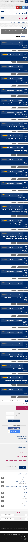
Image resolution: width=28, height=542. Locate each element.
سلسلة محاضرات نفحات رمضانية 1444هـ (16, 460)
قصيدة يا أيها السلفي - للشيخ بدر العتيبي (16, 380)
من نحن (4, 534)
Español (22, 1)
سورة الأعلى (24, 492)
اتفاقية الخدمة (14, 534)
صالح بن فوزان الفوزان (23, 483)
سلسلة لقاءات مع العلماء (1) (21, 481)
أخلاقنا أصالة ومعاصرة (20, 453)
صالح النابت (25, 490)
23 (26, 403)
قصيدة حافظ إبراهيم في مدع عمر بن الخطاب (15, 102)
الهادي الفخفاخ (24, 494)
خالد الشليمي (24, 503)
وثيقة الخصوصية (21, 534)
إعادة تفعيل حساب (22, 441)
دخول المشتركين (14, 420)
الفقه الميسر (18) (23, 477)
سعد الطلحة (25, 507)
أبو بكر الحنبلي (24, 479)
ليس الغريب (24, 501)
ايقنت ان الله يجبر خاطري (20, 150)
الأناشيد (24, 30)
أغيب (25, 343)
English (7, 1)
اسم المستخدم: (18, 412)
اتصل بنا (8, 534)
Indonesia (24, 4)
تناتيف (25, 505)
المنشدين (23, 33)
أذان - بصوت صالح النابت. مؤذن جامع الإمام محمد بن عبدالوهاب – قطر (16, 487)
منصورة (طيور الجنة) (21, 81)
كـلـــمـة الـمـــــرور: (18, 416)
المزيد (22, 467)
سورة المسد (24, 496)
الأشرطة (17, 30)
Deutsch (17, 1)
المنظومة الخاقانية (22, 197)
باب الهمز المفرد (25, 160)
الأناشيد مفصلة (9, 30)
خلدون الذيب (24, 498)
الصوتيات (23, 18)
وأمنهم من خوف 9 (21, 456)
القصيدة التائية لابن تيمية (20, 368)
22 (2, 401)
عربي (26, 1)
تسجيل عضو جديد (22, 438)
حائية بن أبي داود (25, 184)
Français (12, 1)
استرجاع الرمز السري (22, 436)
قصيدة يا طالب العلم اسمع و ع (18, 356)
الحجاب (25, 285)
